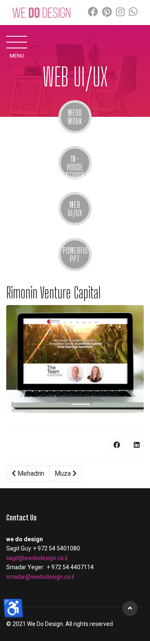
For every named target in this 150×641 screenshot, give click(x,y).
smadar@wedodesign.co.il (40, 577)
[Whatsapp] (133, 12)
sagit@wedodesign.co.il (37, 558)
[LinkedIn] (137, 445)
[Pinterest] (107, 12)
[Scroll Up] (130, 608)
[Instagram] (120, 12)
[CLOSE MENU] (16, 41)
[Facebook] (93, 12)
